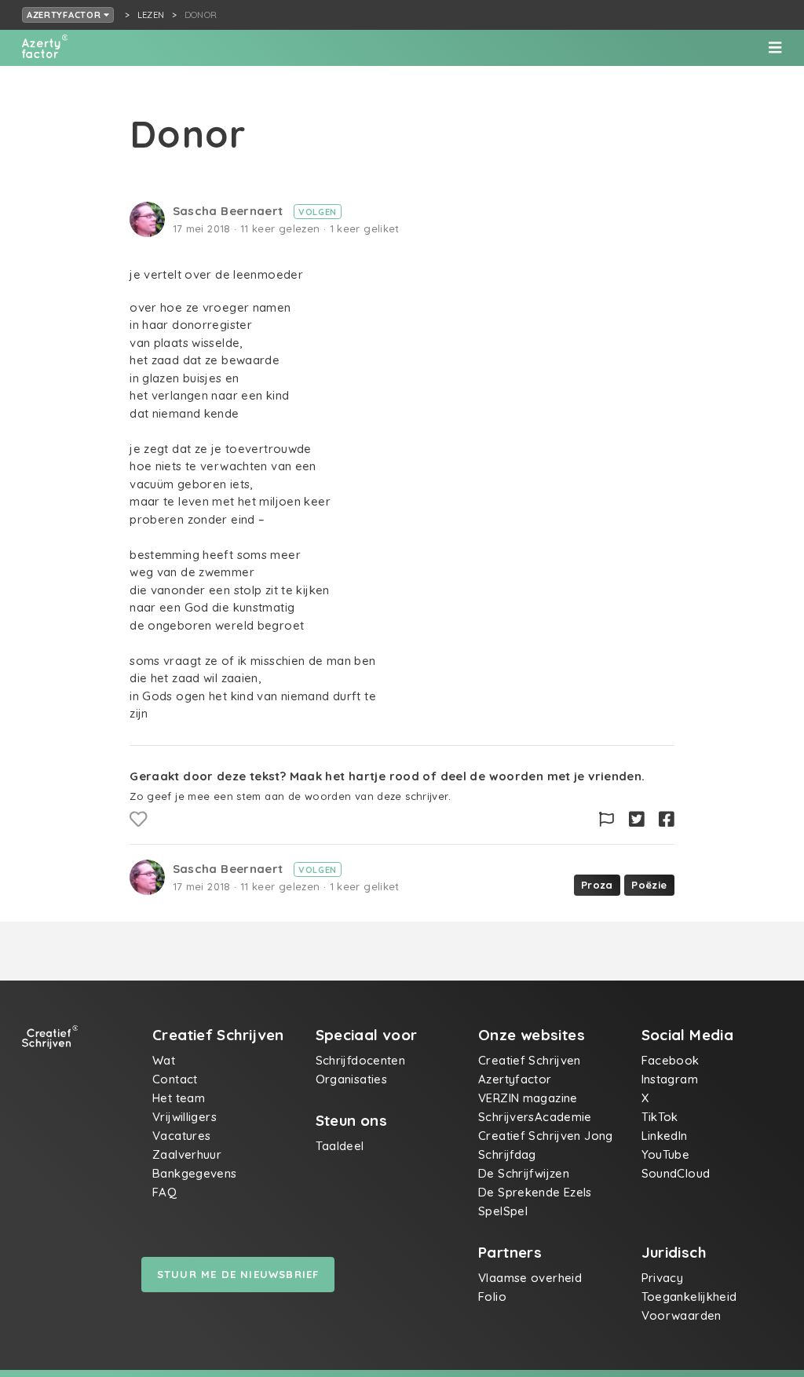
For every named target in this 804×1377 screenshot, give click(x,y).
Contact (175, 1079)
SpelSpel (503, 1211)
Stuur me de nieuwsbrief (238, 1274)
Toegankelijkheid (689, 1296)
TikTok (659, 1116)
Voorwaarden (681, 1315)
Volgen (317, 211)
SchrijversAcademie (535, 1116)
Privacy (662, 1277)
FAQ (164, 1192)
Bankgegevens (194, 1173)
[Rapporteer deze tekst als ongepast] (606, 819)
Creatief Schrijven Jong (545, 1135)
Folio (492, 1296)
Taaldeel (340, 1145)
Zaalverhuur (186, 1154)
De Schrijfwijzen (523, 1173)
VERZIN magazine (528, 1097)
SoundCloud (676, 1173)
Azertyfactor (65, 14)
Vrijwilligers (184, 1116)
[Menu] (775, 48)
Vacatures (181, 1135)
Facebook (670, 1060)
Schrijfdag (507, 1154)
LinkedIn (664, 1135)
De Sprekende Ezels (535, 1192)
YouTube (665, 1154)
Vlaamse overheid (530, 1277)
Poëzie (649, 884)
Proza (597, 884)
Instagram (669, 1079)
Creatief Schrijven (529, 1060)
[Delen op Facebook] (666, 819)
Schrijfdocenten (361, 1060)
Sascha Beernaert (230, 210)
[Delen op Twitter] (637, 819)
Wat (163, 1060)
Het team (178, 1097)
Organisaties (352, 1079)
